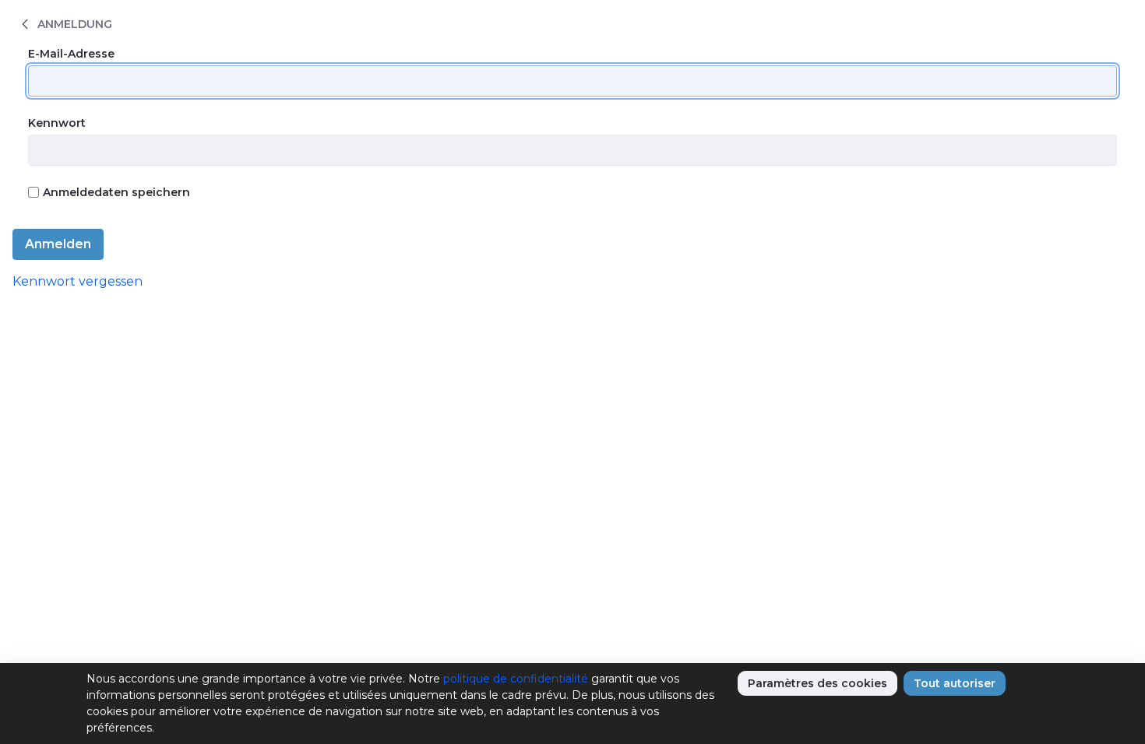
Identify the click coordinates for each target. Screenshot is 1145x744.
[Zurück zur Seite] (24, 23)
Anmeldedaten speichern (116, 192)
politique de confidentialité (515, 679)
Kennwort (57, 123)
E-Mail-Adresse (71, 54)
